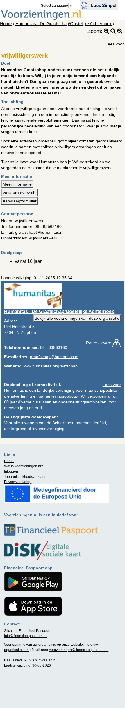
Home (6, 23)
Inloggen (11, 471)
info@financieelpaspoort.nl (25, 636)
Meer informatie (17, 184)
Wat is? (23, 466)
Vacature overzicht (20, 192)
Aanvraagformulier (20, 201)
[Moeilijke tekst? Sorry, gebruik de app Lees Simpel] (99, 5)
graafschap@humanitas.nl (39, 232)
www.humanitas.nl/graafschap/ (51, 366)
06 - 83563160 (48, 226)
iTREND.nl (29, 660)
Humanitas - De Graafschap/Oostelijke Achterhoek (63, 23)
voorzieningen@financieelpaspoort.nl (78, 650)
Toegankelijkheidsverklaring (26, 477)
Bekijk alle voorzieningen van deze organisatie (77, 318)
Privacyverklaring (17, 482)
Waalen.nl (48, 660)
